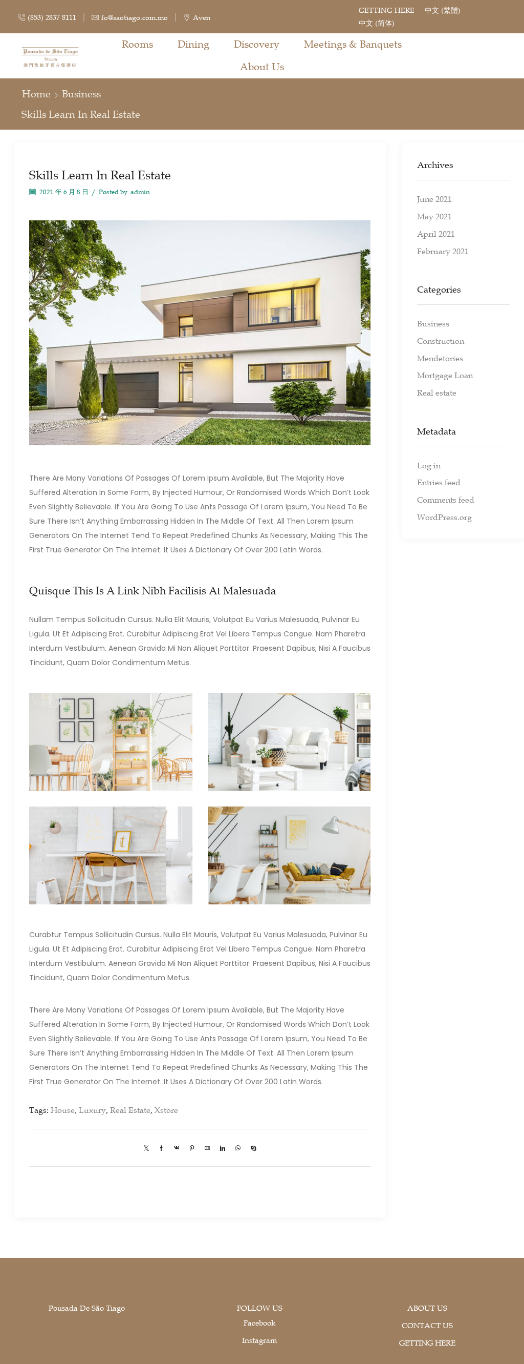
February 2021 (443, 251)
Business (81, 94)
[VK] (176, 1147)
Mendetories (440, 358)
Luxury (92, 1110)
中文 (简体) (377, 23)
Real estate (436, 392)
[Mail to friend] (207, 1147)
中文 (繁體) (443, 10)
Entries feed (439, 482)
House (63, 1110)
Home (36, 94)
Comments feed (445, 499)
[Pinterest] (192, 1147)
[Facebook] (161, 1147)
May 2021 (434, 216)
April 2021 (436, 234)
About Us (262, 66)
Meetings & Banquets (353, 44)
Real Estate (130, 1110)
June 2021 (434, 199)
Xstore (166, 1110)
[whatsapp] (238, 1147)
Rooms (137, 44)
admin (140, 192)
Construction (440, 341)
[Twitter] (149, 1147)
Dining (193, 44)
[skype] (251, 1147)
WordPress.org (444, 517)
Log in (429, 465)
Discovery (256, 44)
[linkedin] (222, 1147)
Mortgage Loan (445, 375)
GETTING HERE (386, 10)
